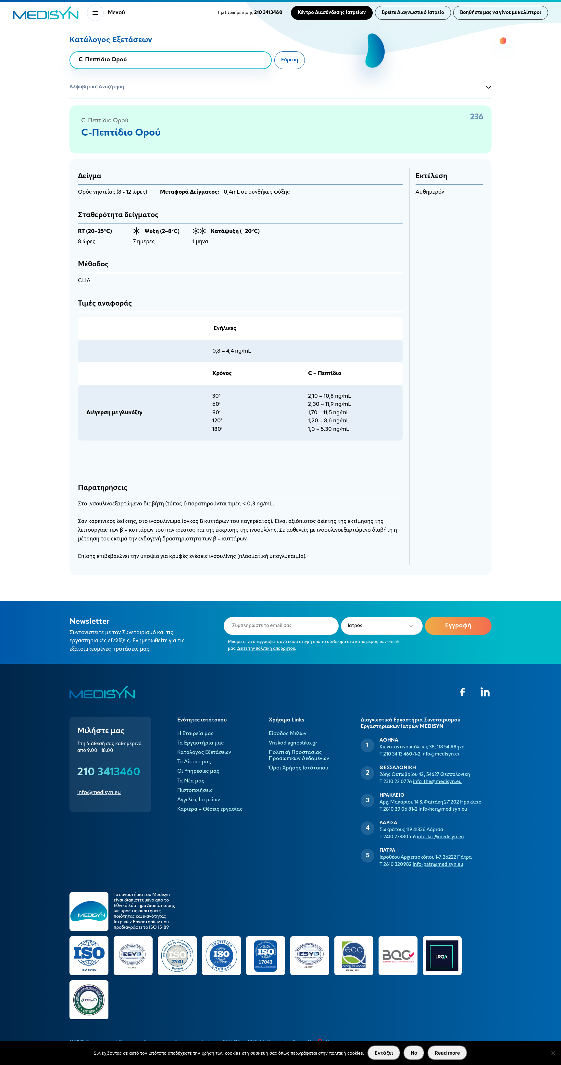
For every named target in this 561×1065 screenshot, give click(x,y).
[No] (553, 1053)
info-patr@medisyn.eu (438, 864)
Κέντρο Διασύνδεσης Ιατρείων (332, 12)
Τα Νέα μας (190, 781)
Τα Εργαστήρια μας (200, 743)
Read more (447, 1053)
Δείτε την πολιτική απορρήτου (266, 649)
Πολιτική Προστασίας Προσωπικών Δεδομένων (299, 755)
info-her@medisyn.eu (442, 809)
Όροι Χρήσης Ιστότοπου (298, 768)
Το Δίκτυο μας (194, 762)
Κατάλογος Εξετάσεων (204, 752)
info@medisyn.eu (99, 792)
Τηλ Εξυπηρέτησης (249, 13)
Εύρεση (289, 60)
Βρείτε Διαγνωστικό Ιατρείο (413, 12)
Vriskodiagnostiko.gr (293, 743)
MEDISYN (46, 12)
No (414, 1053)
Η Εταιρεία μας (195, 733)
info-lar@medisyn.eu (440, 837)
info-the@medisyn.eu (437, 782)
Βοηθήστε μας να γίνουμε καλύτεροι (500, 12)
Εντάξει (384, 1053)
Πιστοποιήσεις (195, 790)
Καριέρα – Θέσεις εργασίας (210, 809)
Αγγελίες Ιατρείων (198, 800)
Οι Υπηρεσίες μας (198, 771)
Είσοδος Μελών (287, 733)
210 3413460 (108, 772)
